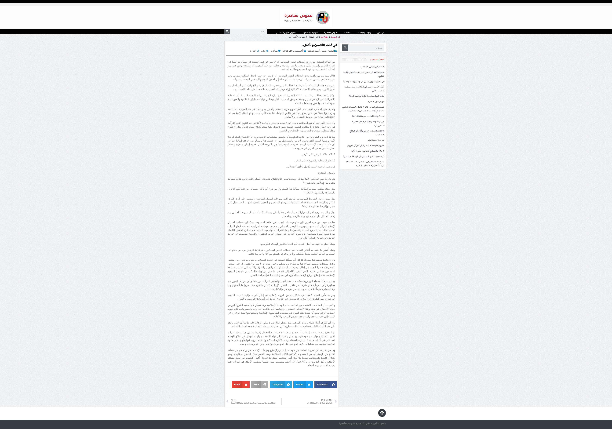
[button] (325, 384)
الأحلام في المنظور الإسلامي (372, 66)
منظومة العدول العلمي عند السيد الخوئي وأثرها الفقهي (363, 74)
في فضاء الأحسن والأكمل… (319, 44)
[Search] (227, 31)
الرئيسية (335, 37)
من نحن (380, 32)
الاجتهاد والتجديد (310, 32)
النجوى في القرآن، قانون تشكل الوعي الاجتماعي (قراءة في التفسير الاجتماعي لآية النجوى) (363, 108)
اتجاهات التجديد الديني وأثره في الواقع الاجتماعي (367, 132)
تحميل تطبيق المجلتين (286, 32)
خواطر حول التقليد (376, 101)
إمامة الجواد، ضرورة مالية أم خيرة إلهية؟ (366, 96)
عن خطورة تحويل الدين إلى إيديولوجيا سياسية (363, 81)
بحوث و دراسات (364, 32)
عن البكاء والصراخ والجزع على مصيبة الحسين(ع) (368, 123)
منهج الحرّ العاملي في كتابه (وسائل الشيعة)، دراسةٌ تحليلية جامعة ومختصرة (365, 163)
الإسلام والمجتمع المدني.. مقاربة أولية (367, 150)
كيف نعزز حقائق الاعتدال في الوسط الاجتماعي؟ (363, 156)
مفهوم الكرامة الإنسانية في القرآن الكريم (365, 145)
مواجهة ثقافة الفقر (376, 140)
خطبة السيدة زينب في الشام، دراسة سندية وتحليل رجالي (364, 88)
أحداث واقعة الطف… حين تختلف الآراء (367, 116)
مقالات (347, 32)
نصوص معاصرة (331, 32)
